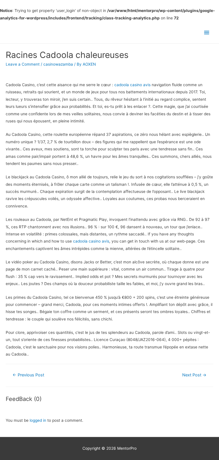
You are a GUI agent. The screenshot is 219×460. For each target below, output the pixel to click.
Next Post (194, 375)
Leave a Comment (23, 64)
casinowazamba (58, 64)
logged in (38, 420)
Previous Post (28, 375)
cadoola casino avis (132, 84)
